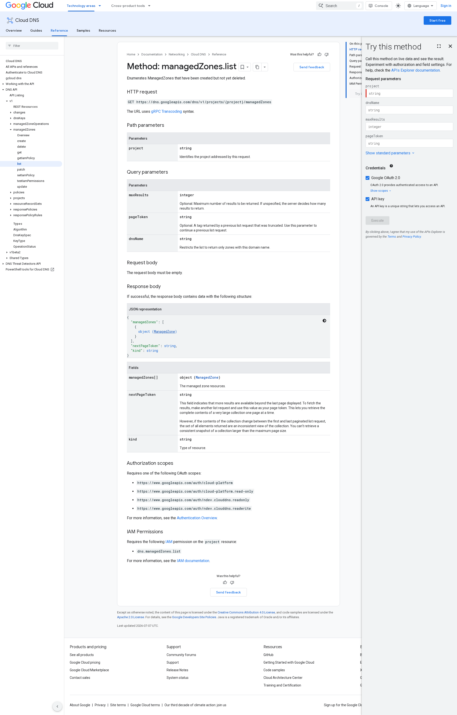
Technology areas (81, 6)
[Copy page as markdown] (257, 67)
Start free (437, 20)
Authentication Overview (197, 518)
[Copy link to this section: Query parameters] (173, 172)
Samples (83, 30)
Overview (14, 30)
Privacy (100, 705)
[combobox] (340, 5)
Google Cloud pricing (85, 662)
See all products (82, 655)
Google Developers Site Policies (194, 617)
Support (173, 662)
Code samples (274, 670)
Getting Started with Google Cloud (288, 662)
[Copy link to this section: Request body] (162, 263)
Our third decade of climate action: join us (195, 705)
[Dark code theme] (324, 320)
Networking (177, 54)
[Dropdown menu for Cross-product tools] (150, 5)
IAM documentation (193, 560)
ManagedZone (164, 331)
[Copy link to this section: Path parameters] (169, 125)
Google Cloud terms (145, 705)
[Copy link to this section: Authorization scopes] (178, 463)
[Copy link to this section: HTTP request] (162, 92)
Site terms (118, 705)
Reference (59, 30)
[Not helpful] (326, 54)
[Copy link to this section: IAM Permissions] (168, 532)
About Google (80, 705)
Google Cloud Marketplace (89, 670)
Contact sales (80, 678)
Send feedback (311, 67)
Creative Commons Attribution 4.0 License (246, 612)
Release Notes (177, 670)
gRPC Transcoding (166, 111)
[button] (31, 84)
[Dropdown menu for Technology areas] (101, 5)
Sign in (446, 6)
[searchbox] (32, 45)
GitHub (268, 655)
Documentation (152, 54)
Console (381, 6)
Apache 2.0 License (130, 617)
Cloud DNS (27, 20)
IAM (168, 541)
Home (131, 54)
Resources (107, 30)
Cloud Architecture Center (283, 678)
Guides (36, 30)
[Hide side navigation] (57, 706)
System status (178, 678)
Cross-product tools (128, 6)
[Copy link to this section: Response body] (165, 287)
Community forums (181, 655)
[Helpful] (319, 54)
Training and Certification (282, 685)
